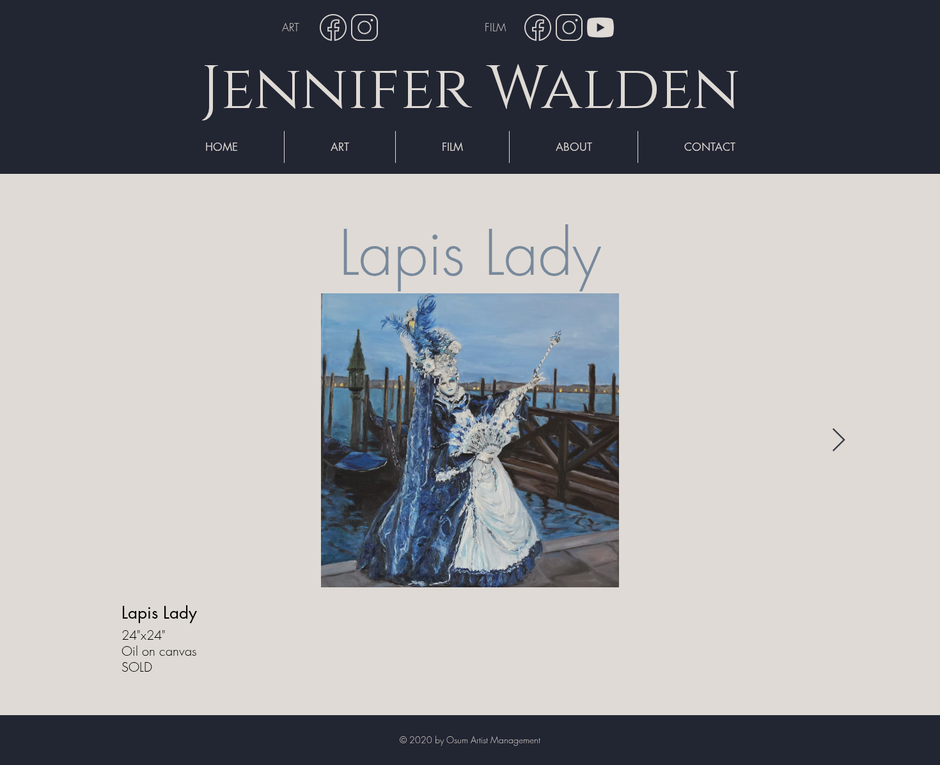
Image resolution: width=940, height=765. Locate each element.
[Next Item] (838, 440)
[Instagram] (364, 27)
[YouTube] (600, 27)
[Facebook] (333, 27)
